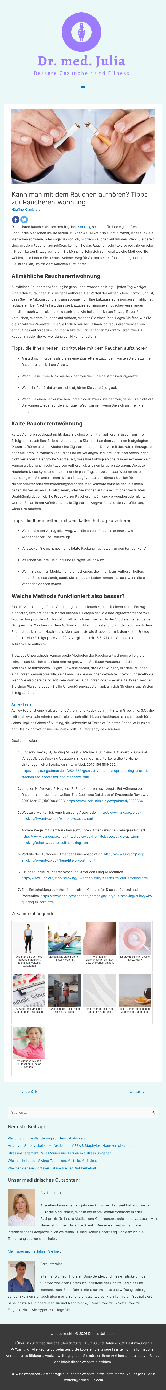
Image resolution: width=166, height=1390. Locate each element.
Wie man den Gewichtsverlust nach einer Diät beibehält (52, 1168)
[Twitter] (24, 219)
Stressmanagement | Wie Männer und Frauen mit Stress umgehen (59, 1153)
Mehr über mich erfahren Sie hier (34, 1251)
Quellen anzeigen (25, 741)
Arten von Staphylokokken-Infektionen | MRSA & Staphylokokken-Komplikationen (71, 1146)
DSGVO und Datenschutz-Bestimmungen (117, 1343)
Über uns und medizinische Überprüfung (48, 1343)
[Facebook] (15, 219)
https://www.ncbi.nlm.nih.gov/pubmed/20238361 (106, 801)
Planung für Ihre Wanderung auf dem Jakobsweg (46, 1138)
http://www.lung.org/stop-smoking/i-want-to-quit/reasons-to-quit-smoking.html (85, 878)
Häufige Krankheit (25, 209)
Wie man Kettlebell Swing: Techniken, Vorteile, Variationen (54, 1161)
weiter (137, 1091)
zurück (29, 1091)
